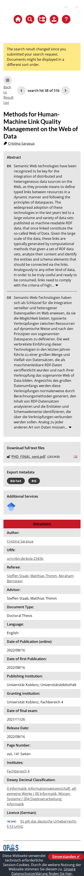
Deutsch (66, 7)
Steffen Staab (18, 575)
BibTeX (15, 481)
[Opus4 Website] (10, 849)
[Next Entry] (65, 90)
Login (77, 7)
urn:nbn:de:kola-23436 (25, 558)
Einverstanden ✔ (66, 856)
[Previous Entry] (21, 90)
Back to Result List (8, 95)
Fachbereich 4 (18, 771)
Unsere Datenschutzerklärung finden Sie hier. (43, 871)
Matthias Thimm (43, 575)
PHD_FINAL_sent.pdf (28, 456)
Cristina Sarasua (21, 143)
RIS (34, 481)
